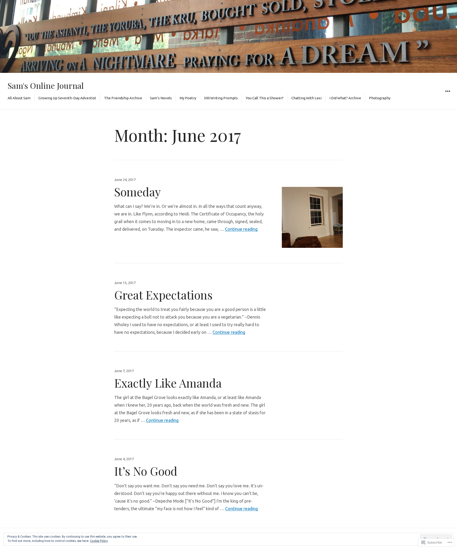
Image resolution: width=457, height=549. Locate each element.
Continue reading (241, 229)
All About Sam (19, 98)
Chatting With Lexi (306, 98)
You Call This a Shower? (264, 98)
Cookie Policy (99, 540)
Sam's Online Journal (46, 85)
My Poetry (188, 98)
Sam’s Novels (161, 98)
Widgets (447, 96)
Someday (137, 191)
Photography (379, 98)
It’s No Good (145, 471)
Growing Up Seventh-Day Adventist (67, 98)
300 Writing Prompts (221, 98)
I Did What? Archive (345, 98)
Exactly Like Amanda (168, 382)
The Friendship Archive (123, 98)
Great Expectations (163, 294)
